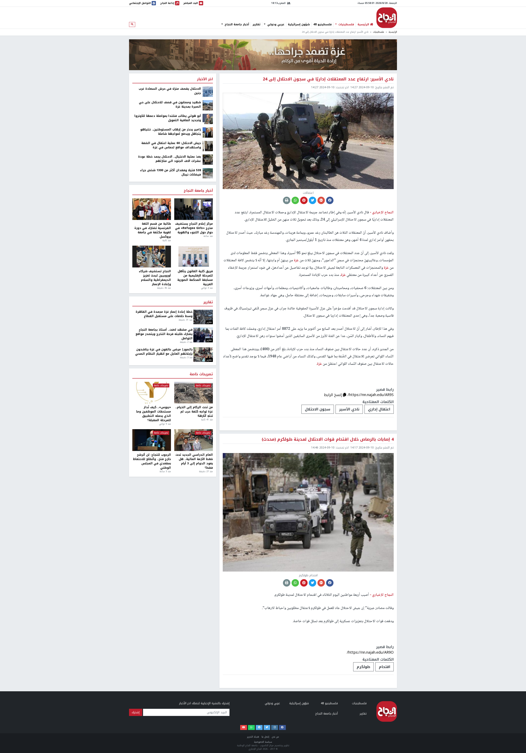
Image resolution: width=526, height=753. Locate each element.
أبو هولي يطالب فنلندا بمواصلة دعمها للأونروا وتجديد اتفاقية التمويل (167, 118)
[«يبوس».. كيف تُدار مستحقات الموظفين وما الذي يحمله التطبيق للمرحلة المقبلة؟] (151, 393)
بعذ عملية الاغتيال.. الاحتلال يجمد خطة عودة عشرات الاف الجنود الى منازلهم (169, 159)
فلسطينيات (345, 24)
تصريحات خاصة (201, 374)
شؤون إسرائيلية (299, 24)
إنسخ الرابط (333, 394)
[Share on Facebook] (329, 200)
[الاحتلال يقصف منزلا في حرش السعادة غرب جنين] (208, 91)
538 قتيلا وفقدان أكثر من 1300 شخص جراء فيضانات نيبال (170, 172)
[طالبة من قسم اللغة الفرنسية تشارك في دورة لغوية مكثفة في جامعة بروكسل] (151, 209)
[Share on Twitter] (312, 200)
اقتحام (384, 666)
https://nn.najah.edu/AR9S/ (371, 394)
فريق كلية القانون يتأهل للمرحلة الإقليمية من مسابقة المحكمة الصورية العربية (195, 277)
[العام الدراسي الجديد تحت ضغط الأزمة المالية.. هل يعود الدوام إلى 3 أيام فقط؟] (193, 440)
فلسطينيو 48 (322, 24)
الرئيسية (393, 32)
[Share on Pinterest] (304, 200)
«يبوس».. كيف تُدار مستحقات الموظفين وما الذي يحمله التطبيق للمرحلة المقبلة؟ (153, 413)
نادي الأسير (349, 409)
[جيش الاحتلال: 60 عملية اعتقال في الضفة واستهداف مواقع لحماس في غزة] (208, 146)
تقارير (256, 24)
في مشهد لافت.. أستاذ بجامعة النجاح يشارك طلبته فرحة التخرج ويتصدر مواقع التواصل (164, 334)
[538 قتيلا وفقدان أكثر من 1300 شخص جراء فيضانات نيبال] (208, 173)
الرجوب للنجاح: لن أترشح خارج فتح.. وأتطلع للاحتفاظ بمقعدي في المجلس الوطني (152, 461)
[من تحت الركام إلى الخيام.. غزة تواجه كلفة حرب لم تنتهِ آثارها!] (193, 393)
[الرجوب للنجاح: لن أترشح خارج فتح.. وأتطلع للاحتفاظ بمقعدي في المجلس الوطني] (151, 440)
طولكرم (363, 666)
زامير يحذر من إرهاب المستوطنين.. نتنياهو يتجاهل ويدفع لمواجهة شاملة (170, 131)
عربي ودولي (275, 24)
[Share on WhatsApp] (295, 200)
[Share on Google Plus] (321, 200)
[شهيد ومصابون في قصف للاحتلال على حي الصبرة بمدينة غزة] (208, 105)
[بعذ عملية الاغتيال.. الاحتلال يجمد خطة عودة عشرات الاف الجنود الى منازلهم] (208, 159)
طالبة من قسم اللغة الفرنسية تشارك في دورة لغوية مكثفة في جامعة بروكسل (152, 230)
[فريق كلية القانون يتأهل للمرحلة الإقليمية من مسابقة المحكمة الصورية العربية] (193, 256)
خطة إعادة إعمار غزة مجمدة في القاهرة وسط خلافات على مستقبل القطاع (164, 314)
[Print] (286, 200)
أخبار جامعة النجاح (236, 24)
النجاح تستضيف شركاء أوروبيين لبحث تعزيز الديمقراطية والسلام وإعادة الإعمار (155, 277)
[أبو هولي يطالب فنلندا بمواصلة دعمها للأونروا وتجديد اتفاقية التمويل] (208, 119)
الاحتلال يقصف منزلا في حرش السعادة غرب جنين (170, 91)
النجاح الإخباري (386, 17)
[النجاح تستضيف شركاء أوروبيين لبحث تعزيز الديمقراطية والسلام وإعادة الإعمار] (151, 256)
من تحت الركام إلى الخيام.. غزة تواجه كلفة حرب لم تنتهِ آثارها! (194, 411)
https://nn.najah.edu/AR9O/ (370, 652)
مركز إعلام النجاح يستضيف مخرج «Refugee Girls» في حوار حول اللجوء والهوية (194, 228)
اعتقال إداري (379, 409)
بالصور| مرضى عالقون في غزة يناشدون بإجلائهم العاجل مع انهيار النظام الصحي (164, 351)
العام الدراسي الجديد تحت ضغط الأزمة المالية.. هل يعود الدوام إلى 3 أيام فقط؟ (194, 461)
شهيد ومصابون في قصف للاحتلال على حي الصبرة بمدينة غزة (170, 104)
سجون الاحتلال (317, 409)
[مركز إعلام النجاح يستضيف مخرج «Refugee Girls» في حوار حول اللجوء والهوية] (193, 209)
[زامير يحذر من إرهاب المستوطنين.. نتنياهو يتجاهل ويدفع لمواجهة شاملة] (208, 132)
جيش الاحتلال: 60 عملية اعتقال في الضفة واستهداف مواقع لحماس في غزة (171, 145)
